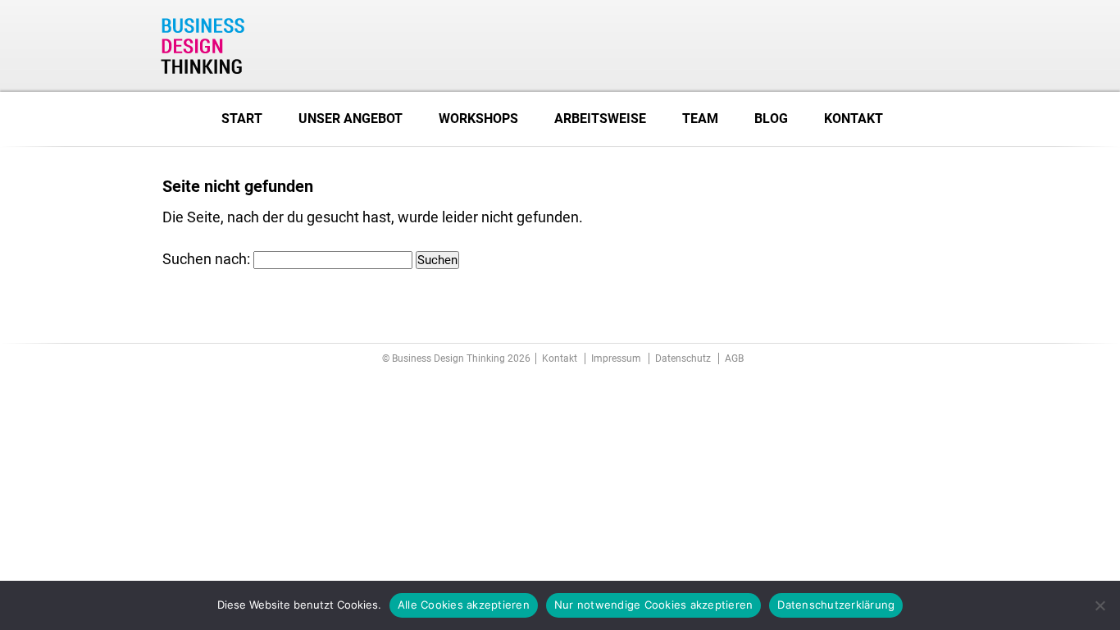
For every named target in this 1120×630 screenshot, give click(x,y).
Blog (771, 118)
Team (700, 118)
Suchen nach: (206, 258)
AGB (734, 358)
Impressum (616, 358)
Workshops (478, 118)
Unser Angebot (350, 118)
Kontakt (853, 118)
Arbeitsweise (600, 118)
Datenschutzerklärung (836, 604)
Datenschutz (683, 358)
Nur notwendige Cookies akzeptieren (653, 604)
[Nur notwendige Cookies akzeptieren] (1099, 605)
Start (241, 118)
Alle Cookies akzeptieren (464, 604)
